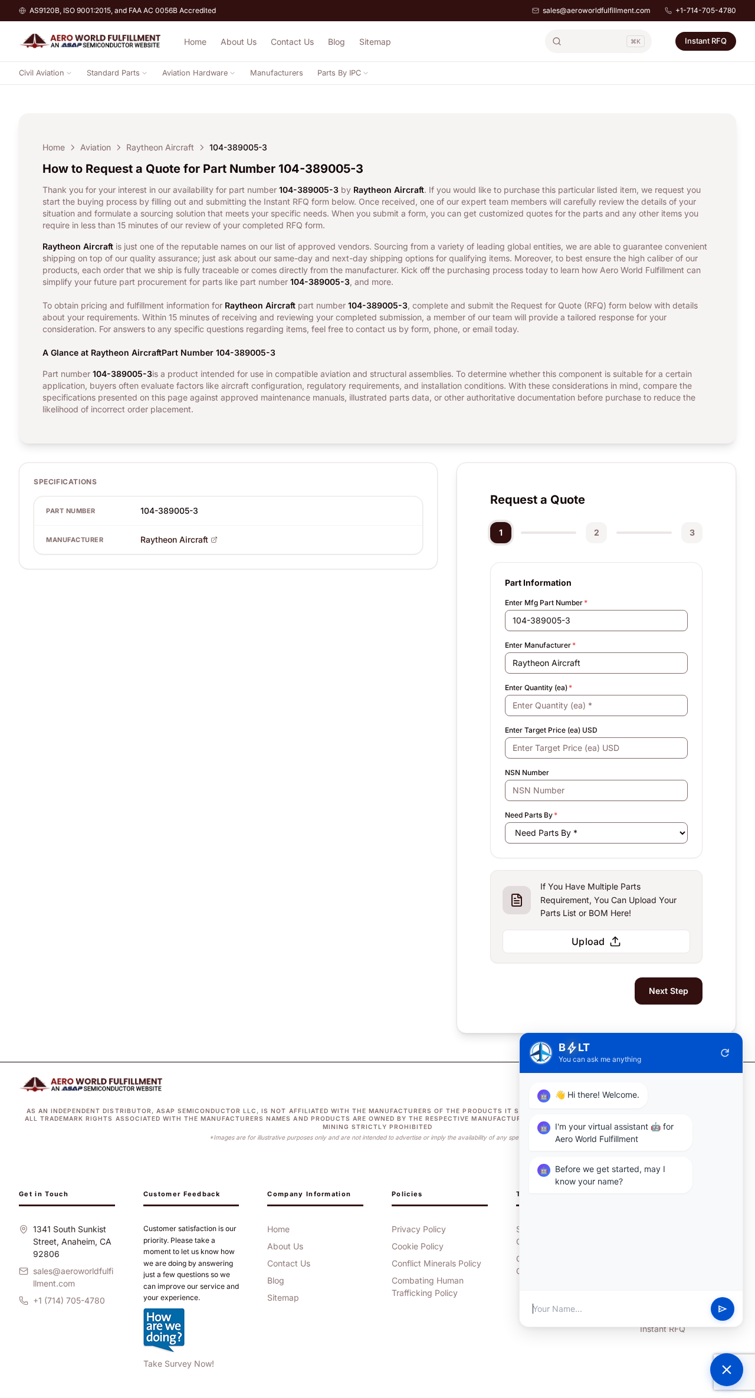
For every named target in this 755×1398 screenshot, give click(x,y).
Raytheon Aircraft (160, 147)
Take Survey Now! (178, 1363)
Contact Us (292, 42)
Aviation (95, 147)
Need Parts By (531, 814)
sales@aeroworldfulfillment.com (597, 10)
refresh (725, 1053)
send (722, 1308)
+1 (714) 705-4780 (69, 1300)
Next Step (668, 991)
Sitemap (375, 42)
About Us (239, 42)
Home (195, 42)
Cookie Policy (418, 1246)
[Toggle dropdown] (69, 73)
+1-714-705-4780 (705, 10)
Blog (336, 42)
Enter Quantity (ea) (538, 687)
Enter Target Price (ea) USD (551, 730)
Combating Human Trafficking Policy (428, 1286)
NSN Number (527, 772)
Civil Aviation (41, 72)
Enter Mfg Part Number (546, 602)
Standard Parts (113, 72)
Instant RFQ (706, 40)
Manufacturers (276, 72)
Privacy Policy (419, 1229)
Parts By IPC (339, 72)
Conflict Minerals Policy (436, 1263)
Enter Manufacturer (540, 645)
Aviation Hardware (195, 72)
